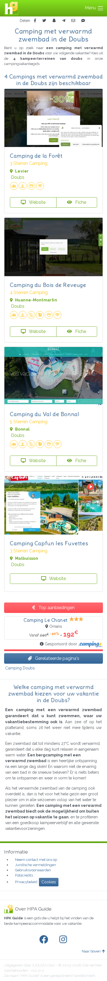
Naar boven (91, 951)
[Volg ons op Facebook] (45, 940)
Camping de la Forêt (36, 155)
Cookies (48, 882)
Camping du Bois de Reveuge (48, 284)
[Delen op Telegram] (64, 20)
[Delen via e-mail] (73, 20)
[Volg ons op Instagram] (64, 939)
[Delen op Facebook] (35, 20)
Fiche (80, 202)
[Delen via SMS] (83, 20)
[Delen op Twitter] (44, 20)
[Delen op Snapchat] (54, 20)
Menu (91, 7)
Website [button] (37, 202)
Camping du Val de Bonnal (44, 414)
